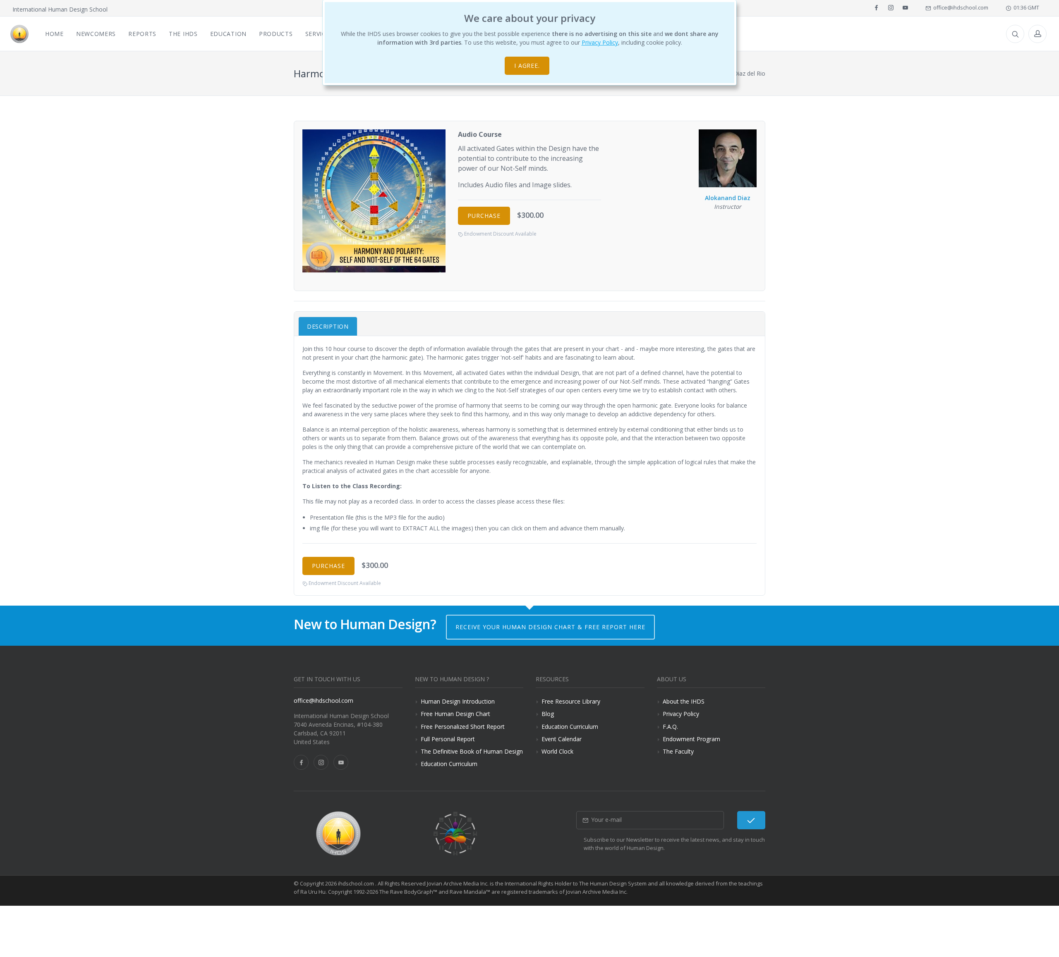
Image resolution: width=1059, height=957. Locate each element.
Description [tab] (328, 326)
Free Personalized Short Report (463, 726)
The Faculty (678, 751)
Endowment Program (691, 739)
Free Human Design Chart (455, 714)
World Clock (557, 751)
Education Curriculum (449, 764)
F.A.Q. (670, 726)
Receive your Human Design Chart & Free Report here (550, 627)
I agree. (527, 65)
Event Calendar (561, 739)
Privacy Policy (600, 42)
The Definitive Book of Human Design (472, 751)
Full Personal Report (448, 739)
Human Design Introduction (458, 701)
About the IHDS (683, 701)
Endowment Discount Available (500, 233)
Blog (547, 714)
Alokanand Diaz (727, 198)
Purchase (484, 216)
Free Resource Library (570, 701)
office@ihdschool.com (959, 7)
